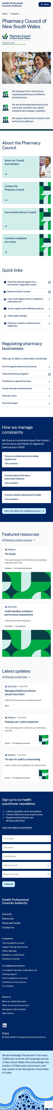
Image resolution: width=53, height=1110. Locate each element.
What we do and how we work (15, 1005)
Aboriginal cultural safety (14, 1009)
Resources (8, 918)
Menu (46, 4)
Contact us (8, 927)
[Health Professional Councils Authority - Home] (12, 4)
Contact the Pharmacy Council (14, 188)
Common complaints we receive (16, 240)
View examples (11, 463)
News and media (11, 923)
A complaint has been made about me (19, 970)
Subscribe (8, 884)
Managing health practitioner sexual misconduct (20, 692)
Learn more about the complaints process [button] (22, 511)
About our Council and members (14, 162)
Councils (15, 14)
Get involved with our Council (20, 212)
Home (4, 14)
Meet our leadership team (14, 1001)
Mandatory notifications (13, 955)
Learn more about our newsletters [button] (17, 827)
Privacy (5, 1033)
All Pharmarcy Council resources (17, 540)
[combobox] (26, 865)
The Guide (10, 553)
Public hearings (9, 951)
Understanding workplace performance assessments (19, 613)
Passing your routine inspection (21, 721)
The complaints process (13, 943)
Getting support (9, 974)
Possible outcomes (11, 959)
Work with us (8, 1013)
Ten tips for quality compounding (22, 759)
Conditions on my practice (14, 982)
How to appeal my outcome (15, 978)
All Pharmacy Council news (14, 677)
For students (8, 986)
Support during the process (15, 947)
